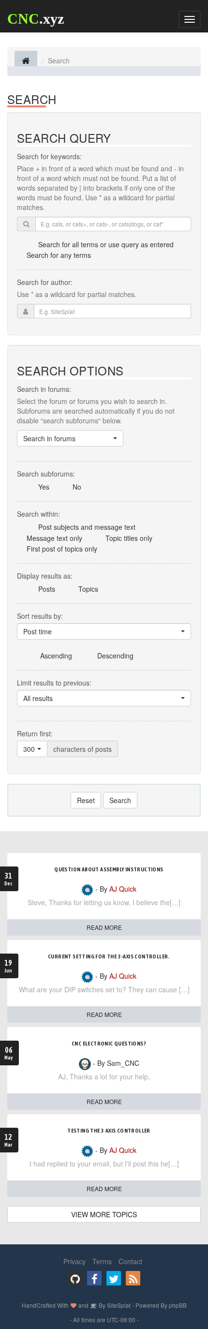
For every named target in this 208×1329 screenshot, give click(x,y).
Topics (88, 589)
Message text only (54, 538)
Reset (86, 800)
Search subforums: (46, 473)
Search (120, 800)
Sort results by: (40, 616)
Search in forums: (44, 389)
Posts (46, 589)
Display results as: (45, 576)
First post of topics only (62, 548)
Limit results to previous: (54, 682)
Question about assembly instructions (108, 869)
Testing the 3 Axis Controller (108, 1130)
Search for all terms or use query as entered (106, 244)
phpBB (178, 1305)
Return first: (35, 733)
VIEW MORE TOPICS (104, 1214)
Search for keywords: (49, 156)
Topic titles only (128, 538)
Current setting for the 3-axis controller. (109, 956)
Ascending (56, 655)
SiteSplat (118, 1305)
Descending (115, 655)
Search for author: (45, 282)
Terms (102, 1261)
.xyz (35, 19)
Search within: (38, 514)
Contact (130, 1261)
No (77, 487)
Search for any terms (59, 255)
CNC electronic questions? (109, 1043)
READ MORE (104, 927)
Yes (43, 487)
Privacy (74, 1261)
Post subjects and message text (86, 527)
